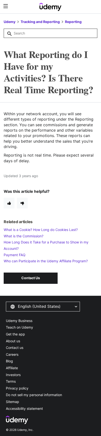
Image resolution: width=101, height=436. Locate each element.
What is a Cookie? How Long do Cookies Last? (41, 230)
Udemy (9, 22)
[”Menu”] (6, 6)
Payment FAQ (14, 255)
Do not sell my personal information (34, 395)
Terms (11, 381)
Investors (13, 375)
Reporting (73, 22)
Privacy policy (17, 388)
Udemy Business (19, 321)
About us (13, 341)
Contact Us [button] (30, 278)
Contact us (14, 347)
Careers (12, 354)
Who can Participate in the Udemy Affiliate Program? (46, 261)
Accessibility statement (24, 408)
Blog (9, 361)
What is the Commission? (23, 236)
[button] (43, 306)
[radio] (9, 203)
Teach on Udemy (19, 327)
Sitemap (12, 402)
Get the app (15, 334)
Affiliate (12, 368)
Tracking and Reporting (40, 22)
